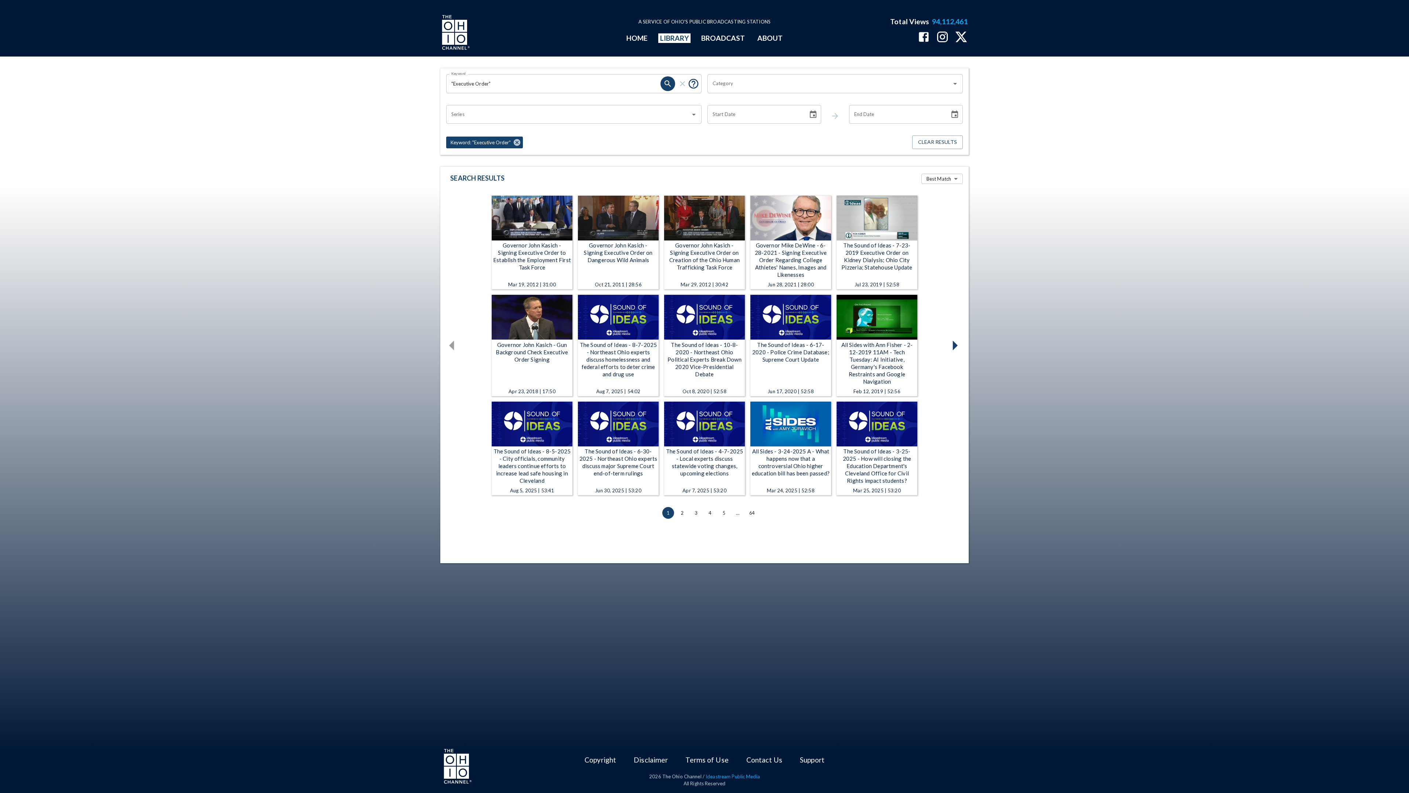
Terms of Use (706, 759)
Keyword (458, 73)
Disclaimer (651, 759)
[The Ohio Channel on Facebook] (923, 37)
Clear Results (937, 142)
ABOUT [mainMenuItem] (770, 38)
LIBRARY (674, 38)
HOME (637, 38)
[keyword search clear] (682, 83)
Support (812, 759)
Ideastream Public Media (733, 776)
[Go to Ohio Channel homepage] (455, 33)
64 (751, 513)
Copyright (600, 759)
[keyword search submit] (667, 83)
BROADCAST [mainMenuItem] (723, 38)
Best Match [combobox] (938, 179)
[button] (484, 142)
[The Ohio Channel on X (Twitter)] (961, 37)
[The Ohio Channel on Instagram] (942, 37)
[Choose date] (813, 114)
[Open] (955, 84)
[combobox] (830, 83)
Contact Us (764, 759)
